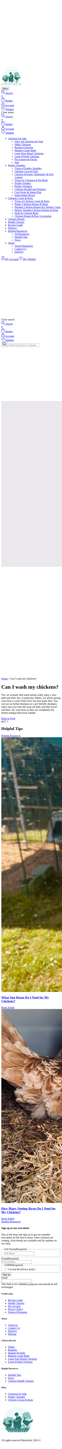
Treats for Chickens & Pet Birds (31, 180)
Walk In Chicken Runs (26, 213)
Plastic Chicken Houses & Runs (31, 204)
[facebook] (5, 721)
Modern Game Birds (25, 150)
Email (10, 1258)
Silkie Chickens (23, 144)
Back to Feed (8, 718)
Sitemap (12, 1334)
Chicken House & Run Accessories (33, 216)
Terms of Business (17, 1312)
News (18, 240)
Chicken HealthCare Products (30, 189)
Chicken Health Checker (21, 1381)
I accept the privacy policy (21, 1269)
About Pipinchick (24, 246)
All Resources (22, 234)
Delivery (12, 228)
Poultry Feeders (23, 183)
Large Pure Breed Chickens (29, 153)
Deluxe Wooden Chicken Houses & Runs (36, 210)
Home (4, 678)
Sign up (6, 1274)
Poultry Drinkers (23, 186)
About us (13, 1325)
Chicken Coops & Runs (20, 198)
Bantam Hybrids (16, 1353)
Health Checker (16, 222)
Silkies (11, 1347)
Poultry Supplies (16, 165)
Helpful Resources (17, 231)
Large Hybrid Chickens (27, 156)
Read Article (7, 1007)
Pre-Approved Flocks (26, 159)
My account (14, 1306)
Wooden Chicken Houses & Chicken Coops (38, 207)
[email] (2, 721)
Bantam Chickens (24, 147)
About (11, 243)
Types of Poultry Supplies (28, 168)
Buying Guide (15, 225)
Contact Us (20, 249)
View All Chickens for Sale (29, 141)
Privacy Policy (15, 1309)
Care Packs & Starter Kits (28, 192)
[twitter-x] (7, 721)
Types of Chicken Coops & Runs (32, 201)
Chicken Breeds (16, 219)
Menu (5, 88)
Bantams (12, 1350)
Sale (17, 162)
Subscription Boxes (25, 195)
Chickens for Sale (17, 138)
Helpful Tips (21, 237)
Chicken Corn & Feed (26, 171)
